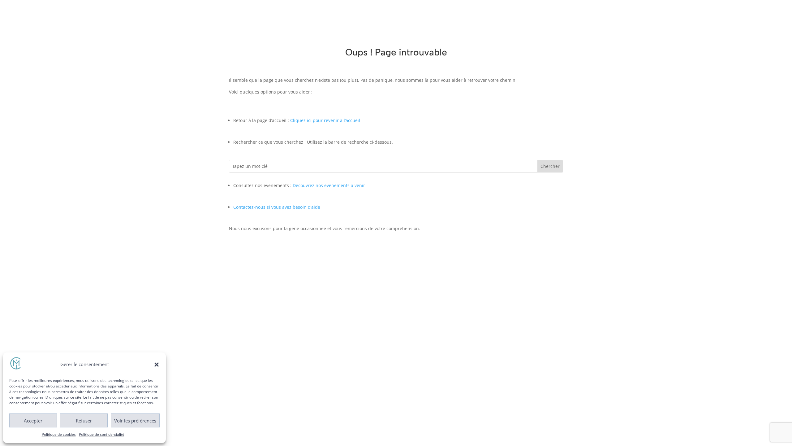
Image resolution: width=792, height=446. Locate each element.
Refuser (84, 421)
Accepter (33, 421)
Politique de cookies (59, 434)
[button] (156, 364)
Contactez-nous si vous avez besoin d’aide (276, 207)
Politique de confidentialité (101, 434)
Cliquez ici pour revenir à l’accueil (325, 120)
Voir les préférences (135, 421)
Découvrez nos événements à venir (329, 185)
